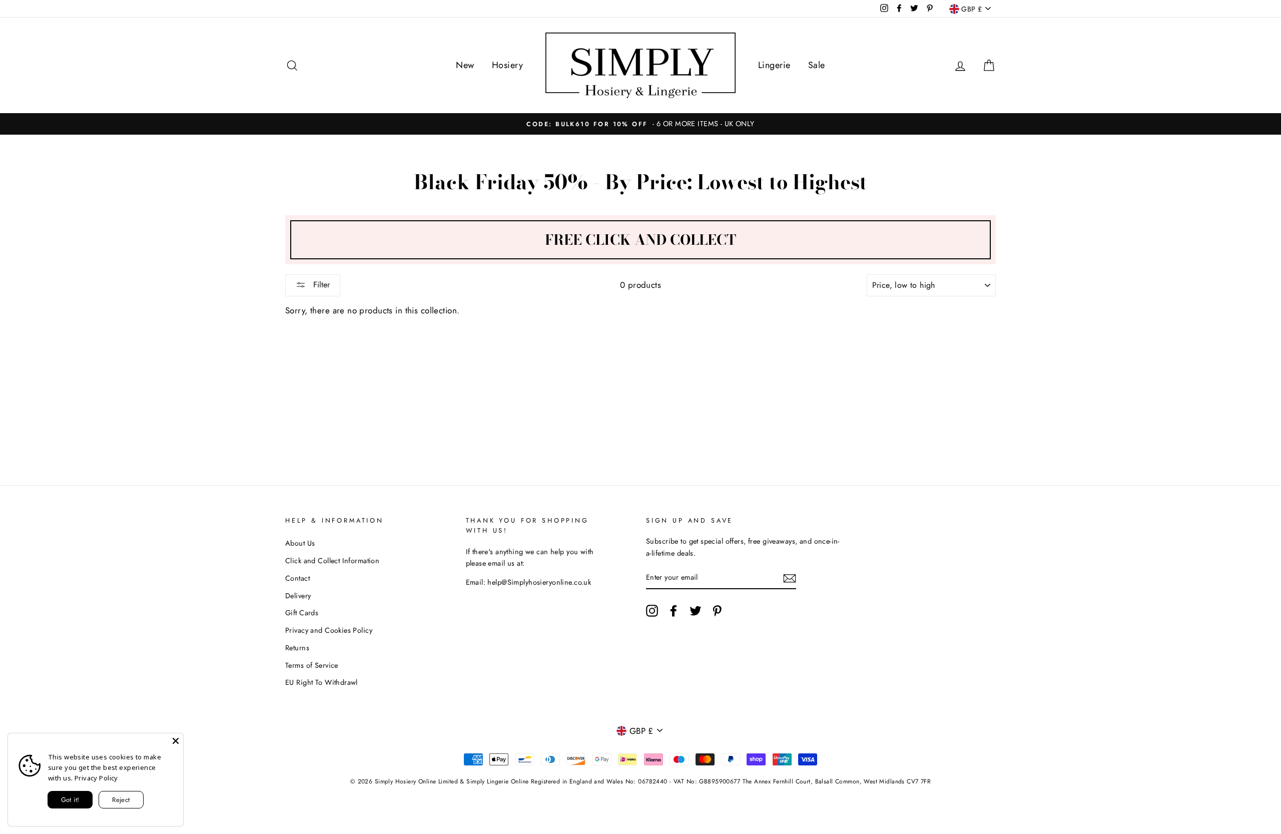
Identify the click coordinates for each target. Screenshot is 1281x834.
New (465, 65)
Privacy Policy (96, 777)
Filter (320, 284)
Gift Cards (301, 613)
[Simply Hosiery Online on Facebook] (674, 610)
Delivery (298, 596)
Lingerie (774, 65)
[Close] (176, 741)
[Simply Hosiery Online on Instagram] (652, 610)
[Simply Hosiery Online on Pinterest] (717, 610)
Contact (297, 578)
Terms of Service (311, 665)
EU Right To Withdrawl (321, 682)
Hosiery (507, 65)
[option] (640, 124)
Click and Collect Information (332, 561)
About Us (300, 543)
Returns (297, 648)
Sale (816, 65)
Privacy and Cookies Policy (328, 630)
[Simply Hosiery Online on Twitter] (696, 610)
